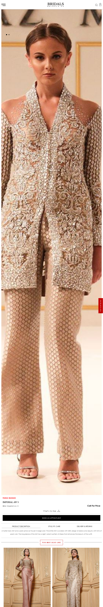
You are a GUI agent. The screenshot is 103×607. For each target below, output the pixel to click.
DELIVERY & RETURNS (84, 526)
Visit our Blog (101, 306)
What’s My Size (50, 511)
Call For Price (93, 505)
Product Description (21, 526)
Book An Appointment (51, 518)
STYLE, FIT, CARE (54, 526)
